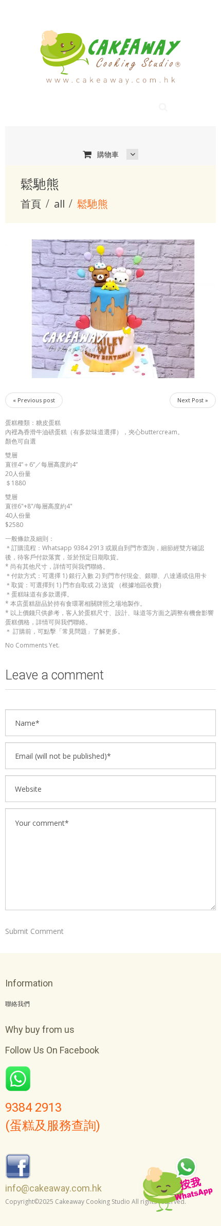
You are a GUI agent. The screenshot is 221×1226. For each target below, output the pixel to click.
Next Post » (192, 400)
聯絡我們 (17, 1004)
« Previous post (34, 400)
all (59, 204)
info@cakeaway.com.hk (53, 1188)
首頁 (31, 204)
